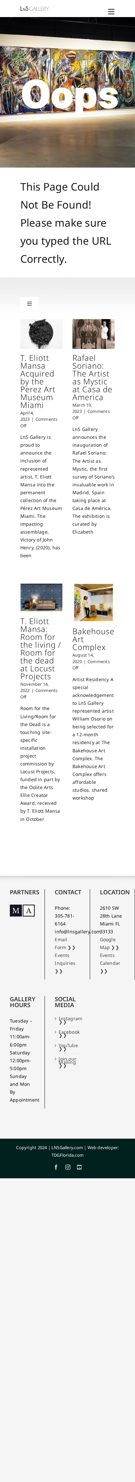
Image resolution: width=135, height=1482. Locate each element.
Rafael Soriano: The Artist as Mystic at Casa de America (92, 377)
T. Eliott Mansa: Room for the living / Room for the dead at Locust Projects (40, 648)
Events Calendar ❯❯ (110, 963)
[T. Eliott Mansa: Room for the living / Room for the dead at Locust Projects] (41, 597)
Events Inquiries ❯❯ (65, 963)
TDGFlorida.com (67, 1155)
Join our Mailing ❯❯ (67, 1062)
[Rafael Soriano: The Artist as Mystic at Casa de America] (93, 334)
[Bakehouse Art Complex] (93, 602)
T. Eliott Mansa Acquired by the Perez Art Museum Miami (37, 381)
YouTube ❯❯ (68, 1047)
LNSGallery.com (67, 1147)
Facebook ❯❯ (68, 1033)
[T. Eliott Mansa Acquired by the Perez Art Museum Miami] (41, 334)
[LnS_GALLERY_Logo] (34, 8)
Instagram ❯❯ (68, 1020)
